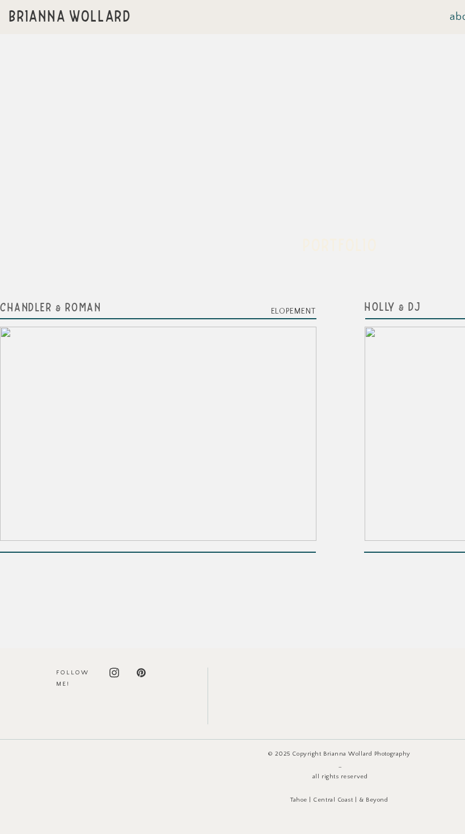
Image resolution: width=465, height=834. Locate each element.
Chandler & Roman (50, 309)
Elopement (293, 311)
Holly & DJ (393, 308)
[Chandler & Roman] (158, 434)
